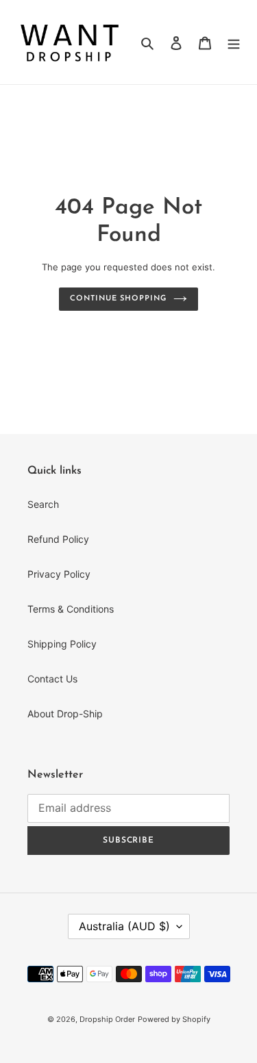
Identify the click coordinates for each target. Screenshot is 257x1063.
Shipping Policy (62, 644)
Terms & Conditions (70, 609)
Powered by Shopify (174, 1019)
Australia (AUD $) (124, 926)
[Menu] (233, 41)
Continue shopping (118, 299)
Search (43, 504)
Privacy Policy (58, 574)
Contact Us (52, 678)
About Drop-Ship (65, 713)
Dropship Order (107, 1019)
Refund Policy (58, 539)
